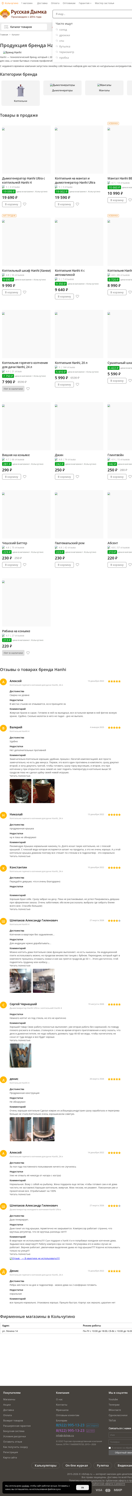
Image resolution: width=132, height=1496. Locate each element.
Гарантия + (85, 3)
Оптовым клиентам (67, 1415)
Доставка (42, 3)
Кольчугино (11, 3)
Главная (4, 34)
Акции (7, 1404)
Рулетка (103, 1465)
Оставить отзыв (12, 1441)
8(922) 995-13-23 (70, 1425)
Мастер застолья (104, 3)
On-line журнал (77, 1465)
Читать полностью (20, 775)
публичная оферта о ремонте (108, 1483)
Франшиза (62, 1409)
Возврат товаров (13, 1420)
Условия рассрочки (14, 1436)
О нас (59, 1399)
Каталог (16, 34)
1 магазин (27, 3)
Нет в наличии (13, 388)
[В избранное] (24, 204)
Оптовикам (69, 3)
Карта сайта (10, 1457)
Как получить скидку (15, 1446)
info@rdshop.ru (65, 1435)
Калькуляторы (46, 1465)
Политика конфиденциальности (86, 1480)
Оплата (55, 3)
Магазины (9, 1399)
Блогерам (61, 1420)
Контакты (61, 1404)
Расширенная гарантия (17, 1425)
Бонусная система (13, 1431)
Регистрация (10, 1452)
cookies (25, 1485)
